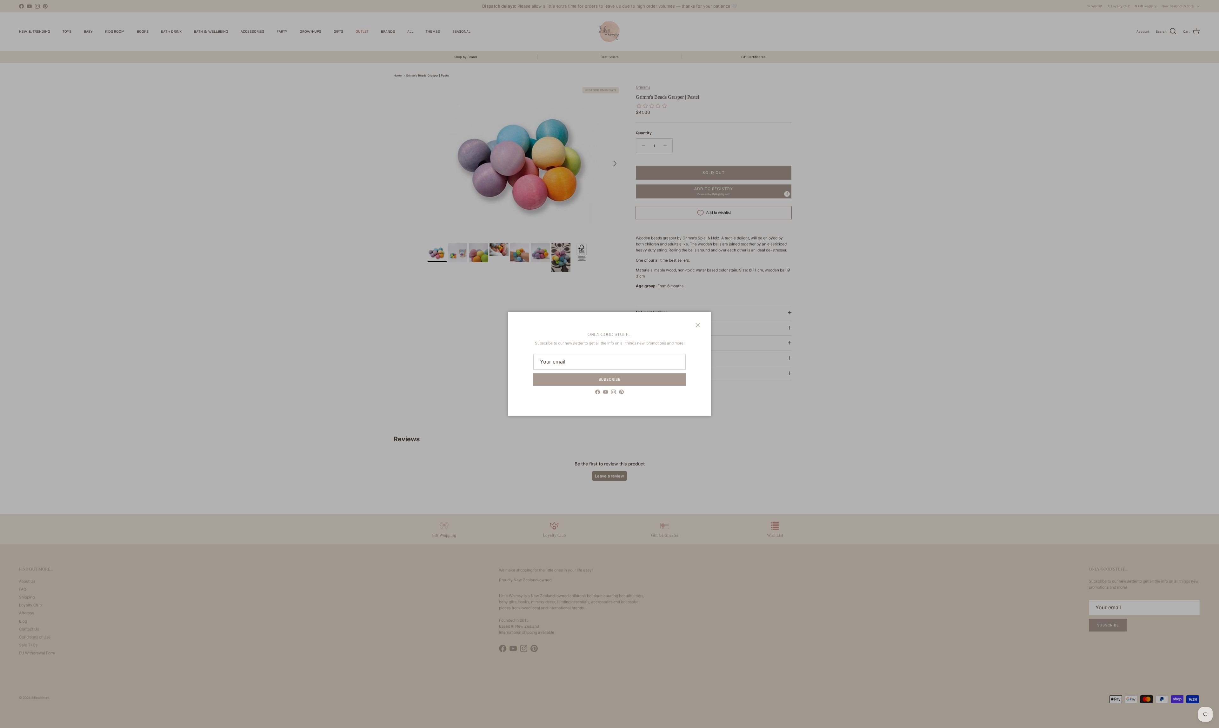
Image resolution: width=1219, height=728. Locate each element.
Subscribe (610, 379)
